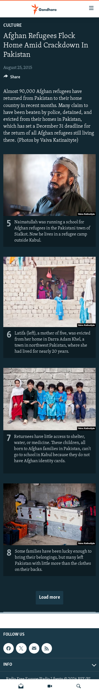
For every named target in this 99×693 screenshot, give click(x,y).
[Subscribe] (34, 648)
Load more (49, 597)
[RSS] (47, 648)
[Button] (12, 78)
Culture (12, 25)
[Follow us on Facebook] (8, 648)
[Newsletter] (20, 686)
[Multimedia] (50, 686)
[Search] (78, 686)
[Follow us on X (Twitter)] (21, 648)
